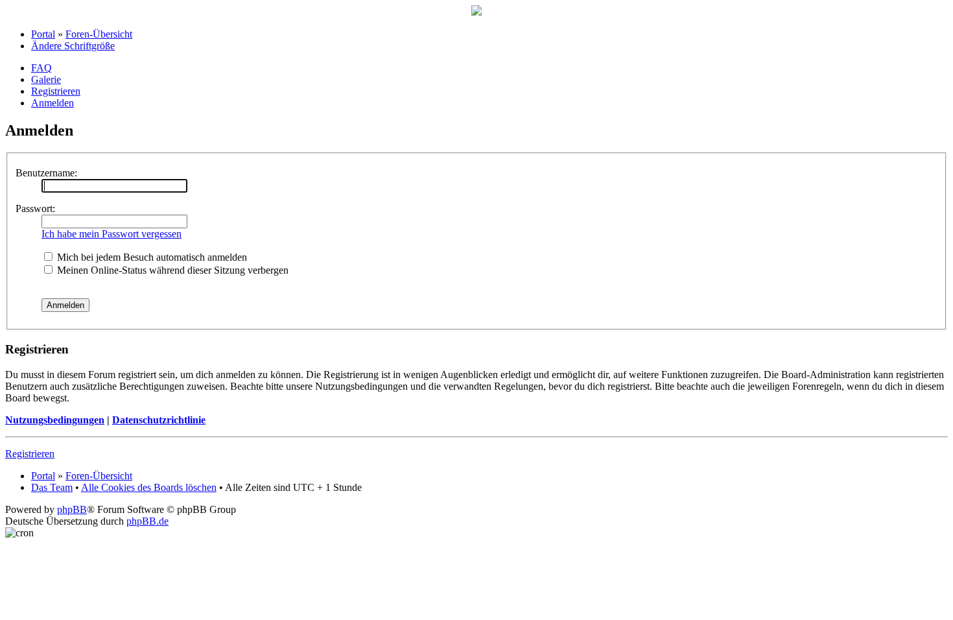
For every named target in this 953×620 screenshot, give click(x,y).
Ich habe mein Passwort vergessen (111, 233)
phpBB (72, 509)
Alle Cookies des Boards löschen (149, 487)
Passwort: (35, 208)
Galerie (46, 79)
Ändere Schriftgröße (73, 45)
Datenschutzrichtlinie (159, 419)
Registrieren (55, 91)
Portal (43, 34)
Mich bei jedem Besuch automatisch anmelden (150, 257)
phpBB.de (147, 521)
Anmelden (52, 102)
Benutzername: (46, 172)
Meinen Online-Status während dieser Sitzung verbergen (171, 270)
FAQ (41, 67)
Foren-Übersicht (98, 34)
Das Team (52, 487)
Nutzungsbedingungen (54, 419)
